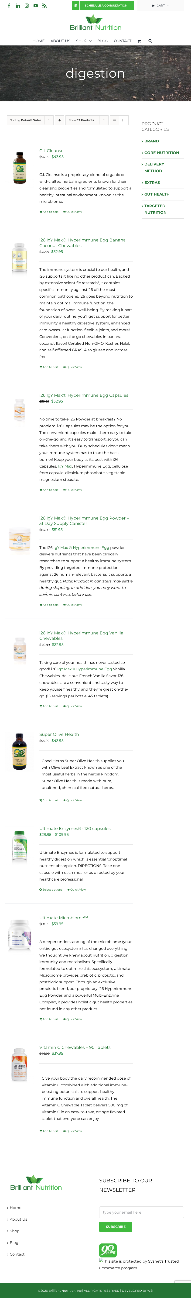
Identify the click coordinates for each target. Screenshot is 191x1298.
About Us (18, 1219)
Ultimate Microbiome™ (63, 917)
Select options (52, 889)
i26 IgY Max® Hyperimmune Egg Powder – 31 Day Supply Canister (84, 521)
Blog (14, 1242)
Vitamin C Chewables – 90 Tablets (75, 1047)
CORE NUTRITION (161, 153)
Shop (15, 1231)
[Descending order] (59, 120)
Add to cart (50, 211)
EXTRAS (152, 182)
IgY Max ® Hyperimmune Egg (81, 547)
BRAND (151, 141)
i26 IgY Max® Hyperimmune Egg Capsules (83, 395)
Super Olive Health (59, 734)
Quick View (74, 211)
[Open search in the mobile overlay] (150, 40)
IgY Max (65, 466)
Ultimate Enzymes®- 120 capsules (75, 828)
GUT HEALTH (157, 194)
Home (15, 1207)
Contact (17, 1254)
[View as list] (123, 120)
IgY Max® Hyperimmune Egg (84, 669)
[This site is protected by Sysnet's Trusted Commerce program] (141, 1264)
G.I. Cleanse (51, 150)
